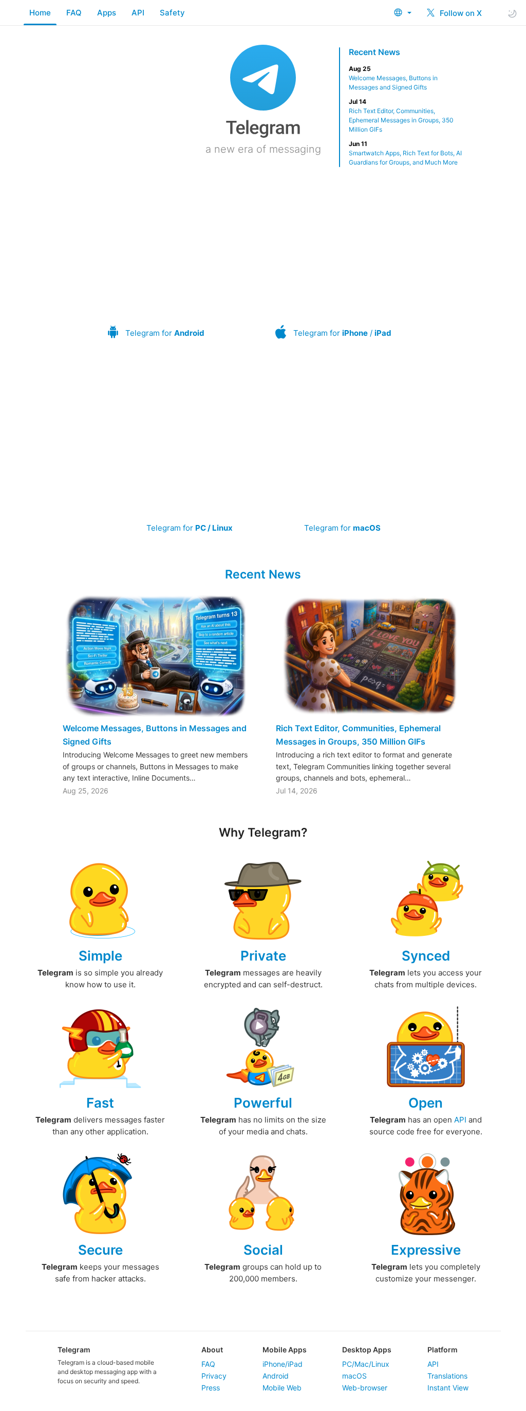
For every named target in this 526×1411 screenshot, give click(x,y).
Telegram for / (342, 333)
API (138, 12)
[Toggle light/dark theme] (512, 13)
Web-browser (364, 1387)
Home (40, 12)
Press (210, 1387)
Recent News (374, 52)
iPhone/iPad (282, 1364)
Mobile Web (282, 1387)
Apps (106, 12)
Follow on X (460, 13)
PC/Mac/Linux (365, 1364)
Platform (442, 1349)
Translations (447, 1375)
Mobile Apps (284, 1349)
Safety (172, 12)
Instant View (447, 1387)
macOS (354, 1375)
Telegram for (164, 333)
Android (275, 1375)
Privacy (214, 1375)
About (212, 1349)
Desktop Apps (366, 1349)
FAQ (74, 12)
